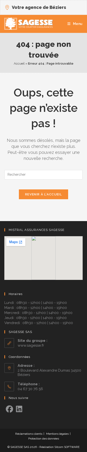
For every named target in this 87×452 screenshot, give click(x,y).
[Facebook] (9, 409)
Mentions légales (57, 433)
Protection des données (43, 438)
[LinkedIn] (19, 409)
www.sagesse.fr (31, 345)
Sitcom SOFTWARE (67, 447)
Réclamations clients (28, 433)
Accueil (19, 63)
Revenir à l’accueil (43, 194)
